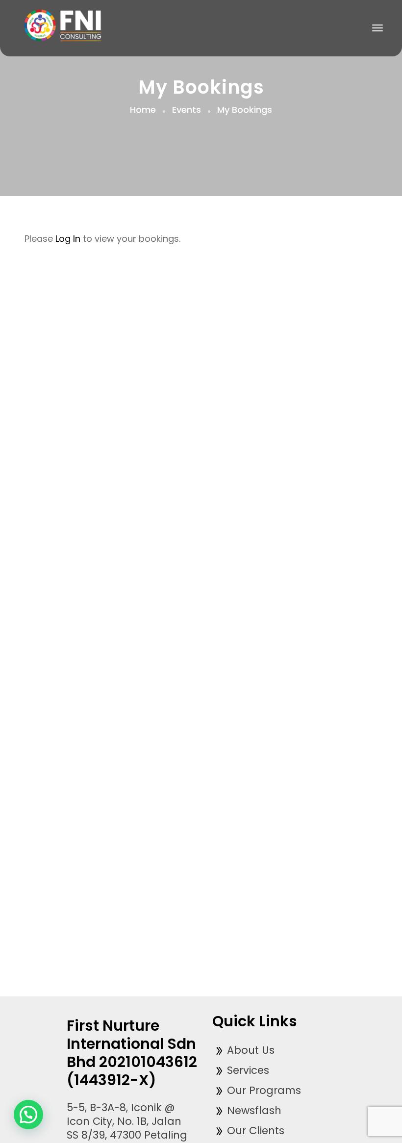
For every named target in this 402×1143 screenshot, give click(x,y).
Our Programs (262, 1090)
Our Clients (254, 1130)
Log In (67, 238)
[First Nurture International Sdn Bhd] (65, 27)
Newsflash (252, 1110)
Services (246, 1070)
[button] (28, 1114)
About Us (249, 1050)
